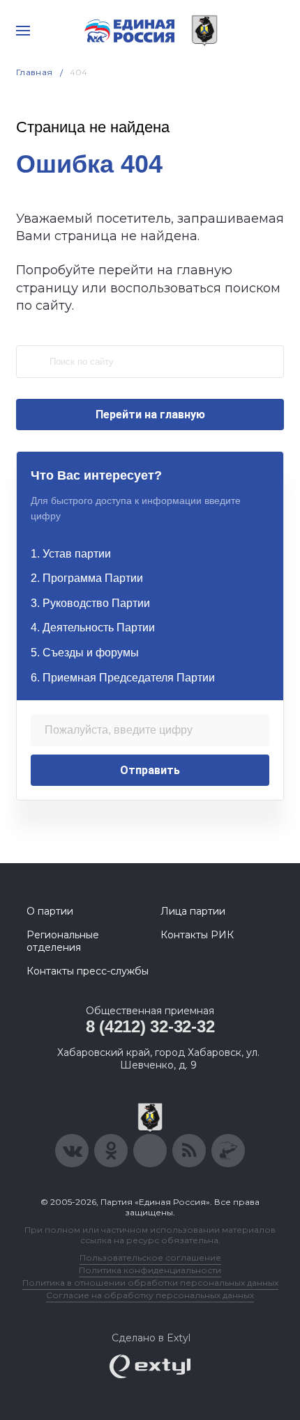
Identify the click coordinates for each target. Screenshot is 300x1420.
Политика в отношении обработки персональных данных (150, 1282)
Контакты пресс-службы (88, 971)
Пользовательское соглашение (150, 1257)
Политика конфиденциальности (150, 1270)
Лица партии (192, 911)
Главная (34, 72)
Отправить (150, 770)
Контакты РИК (197, 935)
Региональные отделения (63, 941)
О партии (50, 911)
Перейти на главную (150, 414)
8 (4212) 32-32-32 (150, 1026)
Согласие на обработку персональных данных (150, 1295)
